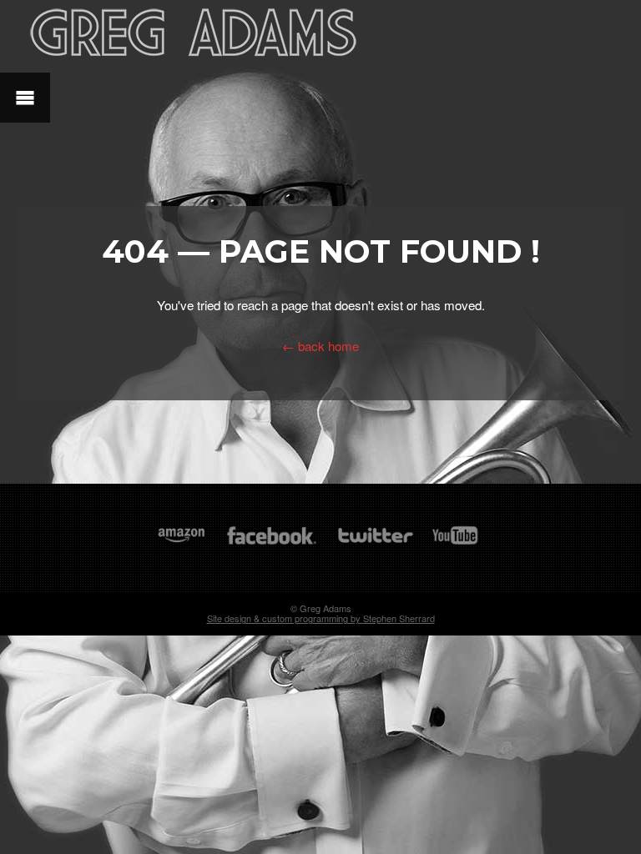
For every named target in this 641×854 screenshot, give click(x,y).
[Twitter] (375, 543)
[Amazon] (181, 543)
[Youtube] (455, 543)
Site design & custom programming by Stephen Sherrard (321, 618)
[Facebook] (272, 543)
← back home (320, 345)
